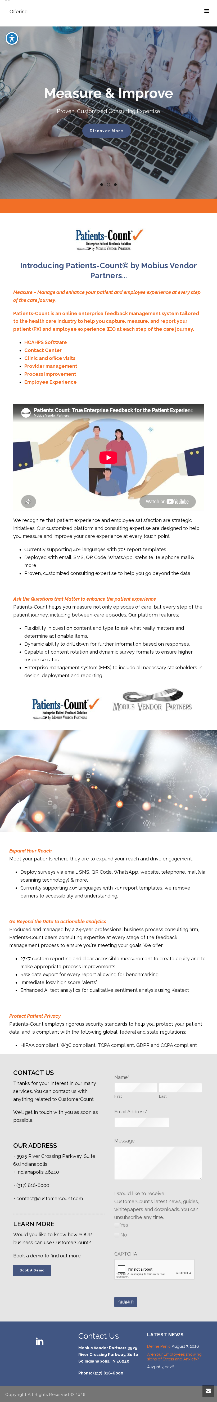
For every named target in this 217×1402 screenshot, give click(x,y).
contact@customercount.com (49, 1198)
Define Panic (159, 1346)
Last (162, 1096)
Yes (124, 1225)
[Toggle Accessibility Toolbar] (12, 38)
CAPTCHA (125, 1254)
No (123, 1235)
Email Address (131, 1111)
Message (124, 1141)
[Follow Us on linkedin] (39, 1341)
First (118, 1096)
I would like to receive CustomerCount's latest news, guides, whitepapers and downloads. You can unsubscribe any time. (156, 1205)
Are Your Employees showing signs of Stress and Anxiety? (174, 1356)
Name (122, 1077)
